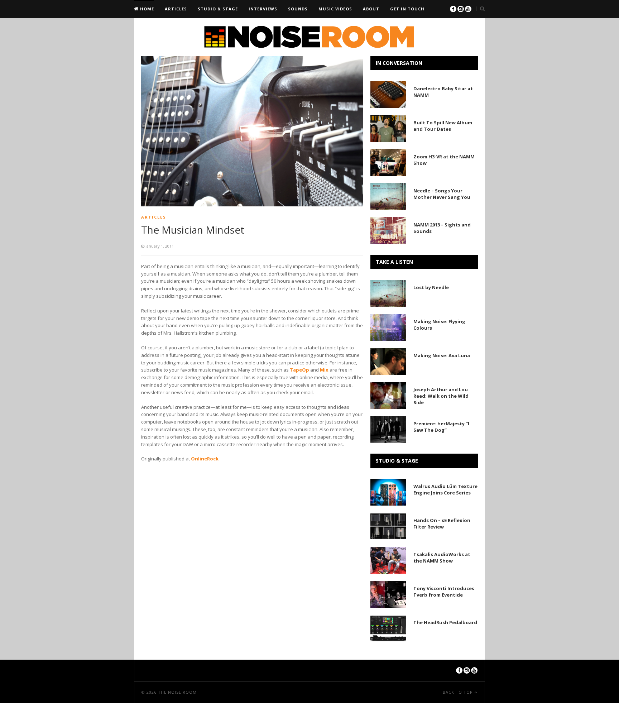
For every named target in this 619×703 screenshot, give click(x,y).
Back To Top (458, 692)
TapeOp (299, 370)
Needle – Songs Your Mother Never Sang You (441, 193)
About (371, 8)
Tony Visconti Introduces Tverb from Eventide (443, 591)
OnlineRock (205, 458)
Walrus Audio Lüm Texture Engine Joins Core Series (445, 489)
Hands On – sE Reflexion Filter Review (441, 523)
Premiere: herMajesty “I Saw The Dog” (441, 426)
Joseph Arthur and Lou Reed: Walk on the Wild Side (441, 396)
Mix (324, 370)
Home (146, 8)
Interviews (263, 8)
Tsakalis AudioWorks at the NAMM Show (441, 557)
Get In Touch (407, 8)
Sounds (298, 8)
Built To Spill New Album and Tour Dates (442, 125)
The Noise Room (177, 692)
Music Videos (335, 8)
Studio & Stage (218, 8)
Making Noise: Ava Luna (441, 355)
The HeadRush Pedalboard (445, 622)
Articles (176, 8)
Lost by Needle (431, 287)
